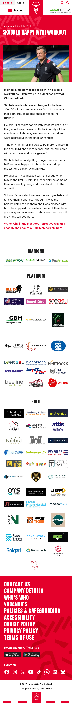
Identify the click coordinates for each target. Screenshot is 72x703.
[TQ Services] (58, 371)
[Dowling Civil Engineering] (14, 452)
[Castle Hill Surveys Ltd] (36, 440)
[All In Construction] (14, 289)
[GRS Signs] (14, 491)
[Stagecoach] (36, 551)
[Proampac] (58, 260)
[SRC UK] (36, 371)
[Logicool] (14, 362)
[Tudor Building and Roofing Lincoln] (36, 383)
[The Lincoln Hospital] (36, 504)
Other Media (46, 688)
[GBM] (14, 320)
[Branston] (14, 261)
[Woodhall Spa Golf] (58, 551)
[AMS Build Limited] (14, 426)
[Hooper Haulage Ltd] (14, 346)
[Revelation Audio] (36, 537)
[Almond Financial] (36, 289)
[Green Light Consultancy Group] (58, 477)
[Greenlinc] (58, 320)
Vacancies (15, 604)
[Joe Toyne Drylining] (14, 504)
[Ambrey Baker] (36, 413)
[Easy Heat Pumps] (58, 302)
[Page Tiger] (36, 520)
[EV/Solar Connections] (58, 452)
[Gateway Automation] (14, 477)
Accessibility (19, 617)
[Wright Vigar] (36, 565)
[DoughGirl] (36, 301)
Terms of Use (19, 637)
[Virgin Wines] (58, 382)
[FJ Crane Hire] (14, 463)
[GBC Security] (36, 477)
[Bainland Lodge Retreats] (14, 440)
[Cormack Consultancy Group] (14, 301)
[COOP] (58, 346)
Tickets (7, 2)
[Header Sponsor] (60, 10)
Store (20, 2)
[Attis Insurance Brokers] (58, 426)
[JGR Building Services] (58, 491)
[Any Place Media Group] (36, 426)
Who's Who (16, 597)
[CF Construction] (58, 440)
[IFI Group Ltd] (36, 346)
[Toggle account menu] (68, 2)
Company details (23, 591)
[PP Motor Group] (58, 520)
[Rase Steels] (14, 537)
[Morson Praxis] (58, 504)
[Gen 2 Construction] (36, 320)
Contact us (17, 584)
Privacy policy (21, 631)
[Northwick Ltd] (58, 362)
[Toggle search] (62, 2)
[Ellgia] (36, 452)
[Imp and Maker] (36, 492)
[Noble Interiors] (14, 519)
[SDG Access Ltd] (58, 537)
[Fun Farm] (36, 464)
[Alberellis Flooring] (14, 413)
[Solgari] (14, 550)
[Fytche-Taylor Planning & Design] (58, 464)
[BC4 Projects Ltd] (58, 289)
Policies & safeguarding (32, 611)
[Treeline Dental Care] (14, 383)
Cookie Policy (19, 624)
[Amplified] (58, 413)
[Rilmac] (14, 371)
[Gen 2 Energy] (36, 261)
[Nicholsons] (36, 362)
